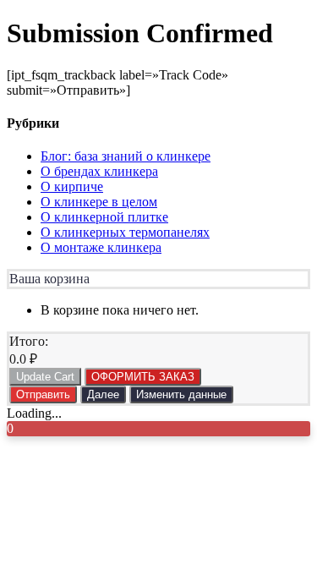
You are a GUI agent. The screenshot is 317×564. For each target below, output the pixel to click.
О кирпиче (72, 186)
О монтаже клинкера (101, 247)
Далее (103, 394)
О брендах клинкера (99, 171)
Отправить (43, 394)
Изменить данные (181, 394)
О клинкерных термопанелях (125, 232)
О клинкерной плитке (104, 217)
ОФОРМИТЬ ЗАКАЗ (142, 376)
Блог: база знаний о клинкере (125, 156)
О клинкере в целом (99, 201)
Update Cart (45, 376)
